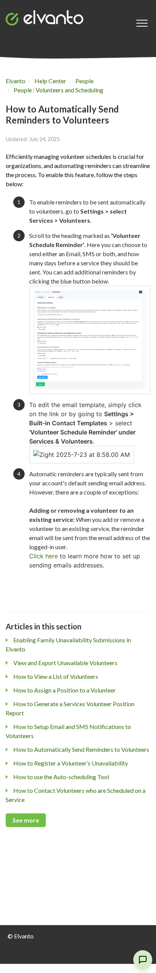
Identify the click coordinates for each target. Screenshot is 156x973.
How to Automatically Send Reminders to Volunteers (81, 749)
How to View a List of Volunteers (55, 676)
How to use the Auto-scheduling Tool (61, 776)
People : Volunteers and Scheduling (58, 89)
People (84, 80)
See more (25, 820)
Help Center (50, 80)
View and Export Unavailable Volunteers (65, 662)
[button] (141, 23)
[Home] (44, 17)
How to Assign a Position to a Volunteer (64, 690)
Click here (43, 556)
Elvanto (15, 80)
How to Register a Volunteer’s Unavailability (70, 763)
